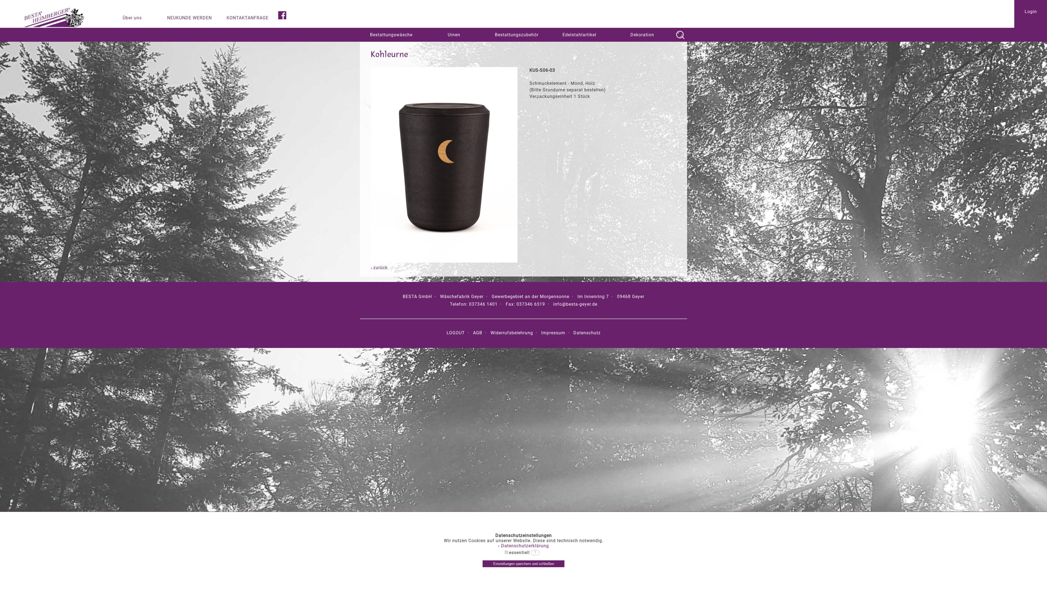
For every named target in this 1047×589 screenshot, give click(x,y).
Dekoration (642, 34)
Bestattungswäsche (391, 34)
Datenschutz (587, 332)
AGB (477, 332)
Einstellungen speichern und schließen (523, 564)
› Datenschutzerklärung (523, 545)
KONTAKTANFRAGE (248, 17)
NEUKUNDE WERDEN (189, 17)
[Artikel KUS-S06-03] (444, 261)
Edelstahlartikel (579, 34)
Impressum (553, 332)
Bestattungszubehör (516, 34)
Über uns (132, 17)
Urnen (454, 34)
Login (1031, 11)
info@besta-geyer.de (575, 304)
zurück (380, 267)
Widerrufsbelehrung (512, 332)
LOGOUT (456, 332)
